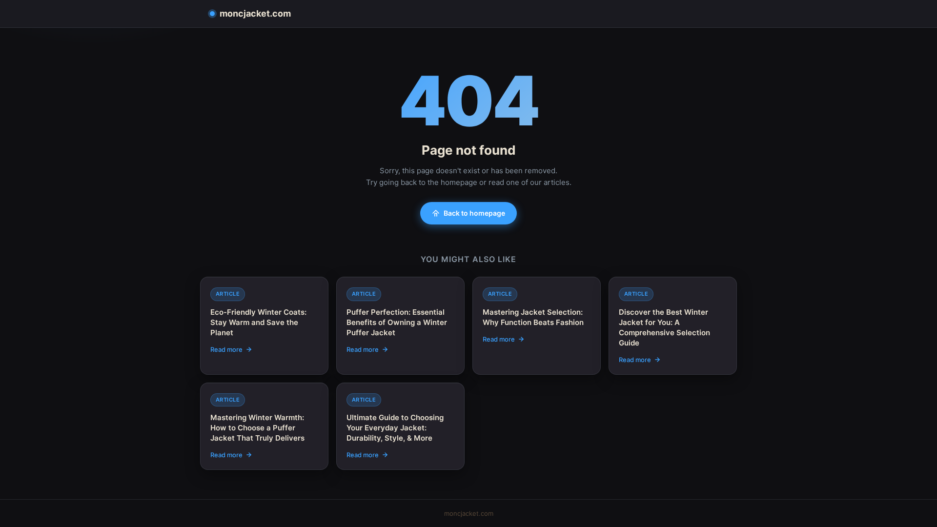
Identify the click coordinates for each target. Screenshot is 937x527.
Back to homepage (474, 213)
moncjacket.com (255, 13)
